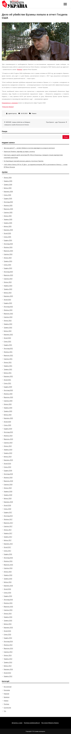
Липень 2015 (8, 613)
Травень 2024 (8, 261)
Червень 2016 (8, 575)
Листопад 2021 (8, 348)
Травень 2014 (8, 662)
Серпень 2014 (8, 652)
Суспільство (7, 707)
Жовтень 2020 (8, 393)
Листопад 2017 (8, 516)
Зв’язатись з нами (17, 723)
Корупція (6, 693)
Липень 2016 (8, 571)
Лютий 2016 (7, 589)
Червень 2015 (8, 617)
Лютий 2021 (7, 380)
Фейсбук (19, 69)
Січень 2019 (7, 467)
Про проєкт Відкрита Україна (50, 723)
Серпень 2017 (8, 526)
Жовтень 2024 (8, 247)
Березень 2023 (8, 296)
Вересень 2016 (8, 564)
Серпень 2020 (8, 400)
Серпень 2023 (8, 278)
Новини (34, 113)
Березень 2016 (8, 585)
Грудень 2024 (8, 240)
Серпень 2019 (8, 442)
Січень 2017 (7, 550)
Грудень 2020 (8, 387)
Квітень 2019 (7, 456)
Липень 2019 (8, 446)
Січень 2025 (7, 237)
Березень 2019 (8, 460)
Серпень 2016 (8, 568)
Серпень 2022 (8, 317)
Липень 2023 (8, 282)
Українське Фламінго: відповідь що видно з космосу (19, 151)
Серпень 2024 (8, 254)
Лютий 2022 (7, 338)
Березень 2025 (8, 230)
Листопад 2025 (8, 202)
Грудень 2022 (8, 303)
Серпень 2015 (8, 610)
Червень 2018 (8, 491)
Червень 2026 (8, 181)
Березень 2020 (8, 418)
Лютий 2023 (7, 299)
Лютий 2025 (7, 233)
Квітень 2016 (7, 582)
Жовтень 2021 (8, 352)
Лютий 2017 (7, 547)
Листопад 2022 (8, 306)
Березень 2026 (8, 191)
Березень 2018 (8, 502)
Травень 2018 (8, 495)
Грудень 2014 (8, 638)
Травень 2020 (8, 411)
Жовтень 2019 (8, 435)
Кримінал (6, 697)
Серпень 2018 (8, 484)
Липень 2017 (8, 530)
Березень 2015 (8, 627)
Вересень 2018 (8, 481)
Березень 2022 (8, 334)
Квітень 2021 (7, 373)
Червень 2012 (8, 676)
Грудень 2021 (8, 345)
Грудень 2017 (8, 512)
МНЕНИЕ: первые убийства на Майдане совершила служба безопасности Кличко (17, 123)
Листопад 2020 (8, 390)
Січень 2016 (7, 592)
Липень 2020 (8, 404)
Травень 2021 (8, 369)
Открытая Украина (7, 106)
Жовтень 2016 (8, 561)
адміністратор (12, 113)
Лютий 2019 (7, 463)
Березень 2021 (8, 376)
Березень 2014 (8, 669)
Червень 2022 (8, 324)
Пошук (4, 131)
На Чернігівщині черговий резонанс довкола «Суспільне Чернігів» (24, 161)
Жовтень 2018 (8, 477)
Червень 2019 (8, 449)
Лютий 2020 (7, 421)
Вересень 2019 (8, 439)
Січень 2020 (7, 425)
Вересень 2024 (8, 250)
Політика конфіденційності (32, 723)
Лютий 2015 (7, 631)
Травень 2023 (8, 289)
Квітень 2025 (7, 226)
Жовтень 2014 (8, 645)
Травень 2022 (8, 327)
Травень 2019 (8, 453)
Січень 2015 (7, 634)
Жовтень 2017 (8, 519)
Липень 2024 (8, 257)
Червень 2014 (8, 659)
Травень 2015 (8, 620)
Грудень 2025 (8, 198)
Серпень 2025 (8, 212)
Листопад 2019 (8, 432)
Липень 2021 (8, 362)
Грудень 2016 (8, 554)
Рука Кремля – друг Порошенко (55, 122)
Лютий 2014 (7, 673)
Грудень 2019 (8, 428)
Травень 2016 (8, 578)
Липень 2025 (8, 216)
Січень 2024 (7, 264)
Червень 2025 (8, 219)
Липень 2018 (8, 488)
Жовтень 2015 (8, 603)
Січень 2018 (7, 509)
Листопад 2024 (8, 244)
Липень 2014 (8, 655)
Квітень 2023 (7, 292)
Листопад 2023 (8, 271)
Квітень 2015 (7, 624)
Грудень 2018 (8, 470)
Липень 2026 (8, 177)
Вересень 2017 (8, 523)
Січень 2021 (7, 383)
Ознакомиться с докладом (10, 103)
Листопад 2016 (8, 557)
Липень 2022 (8, 320)
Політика (6, 704)
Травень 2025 (8, 223)
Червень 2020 (8, 407)
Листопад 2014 (8, 641)
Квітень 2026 (7, 188)
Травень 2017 (8, 536)
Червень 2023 (8, 285)
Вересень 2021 (8, 355)
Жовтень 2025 (8, 205)
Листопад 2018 (8, 474)
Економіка (7, 690)
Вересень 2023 (8, 275)
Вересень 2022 (8, 313)
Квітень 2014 (7, 666)
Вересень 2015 (8, 606)
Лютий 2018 (7, 505)
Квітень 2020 (7, 414)
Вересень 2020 (8, 397)
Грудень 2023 (8, 268)
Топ (5, 711)
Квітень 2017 (7, 540)
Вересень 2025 (8, 209)
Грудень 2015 (8, 596)
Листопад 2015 (8, 599)
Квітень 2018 (7, 498)
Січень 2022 (7, 341)
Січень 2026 (7, 195)
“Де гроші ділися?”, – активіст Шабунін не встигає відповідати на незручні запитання (29, 148)
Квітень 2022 (7, 331)
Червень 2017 (8, 533)
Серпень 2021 (8, 359)
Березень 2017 (8, 543)
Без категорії (7, 686)
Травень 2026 (8, 184)
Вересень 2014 (8, 648)
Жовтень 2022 (8, 310)
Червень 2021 (8, 366)
